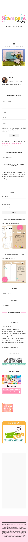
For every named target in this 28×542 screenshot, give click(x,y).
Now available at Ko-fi (8, 258)
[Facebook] (19, 2)
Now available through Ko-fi (10, 223)
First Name (5, 196)
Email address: (6, 204)
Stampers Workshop (14, 312)
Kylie (12, 46)
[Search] (26, 2)
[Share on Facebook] (13, 72)
